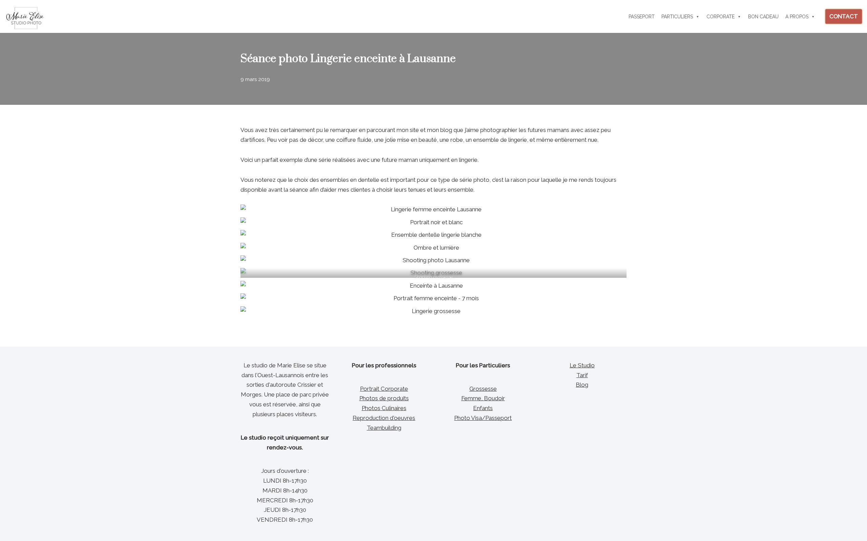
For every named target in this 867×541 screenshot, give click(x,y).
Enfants (483, 408)
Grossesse (483, 388)
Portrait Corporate (384, 388)
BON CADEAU (763, 16)
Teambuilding (384, 427)
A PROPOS (796, 16)
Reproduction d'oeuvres (384, 417)
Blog (582, 384)
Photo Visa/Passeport (483, 417)
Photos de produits (384, 398)
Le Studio (582, 365)
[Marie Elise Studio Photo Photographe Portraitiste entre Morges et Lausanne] (25, 18)
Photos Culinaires (384, 408)
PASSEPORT (642, 16)
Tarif (582, 375)
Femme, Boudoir (483, 398)
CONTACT (843, 16)
